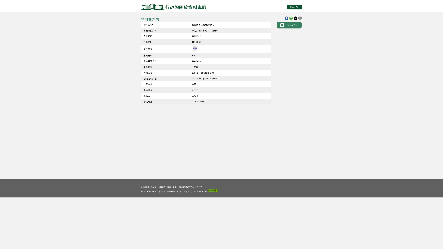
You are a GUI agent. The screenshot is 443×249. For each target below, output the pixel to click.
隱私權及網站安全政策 (160, 187)
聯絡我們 (176, 187)
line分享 (291, 18)
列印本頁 (300, 18)
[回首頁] (174, 7)
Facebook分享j (286, 18)
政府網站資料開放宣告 (192, 187)
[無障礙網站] (213, 191)
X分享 (295, 18)
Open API (294, 7)
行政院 (146, 187)
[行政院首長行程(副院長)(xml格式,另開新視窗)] (195, 48)
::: (1, 15)
